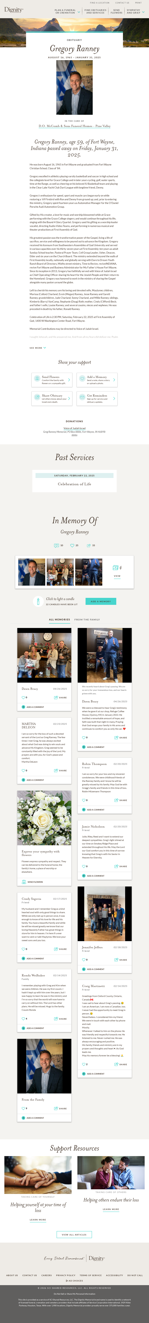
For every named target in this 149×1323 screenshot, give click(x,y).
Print (138, 3)
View (117, 576)
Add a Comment (35, 707)
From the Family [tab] (87, 619)
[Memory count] (56, 545)
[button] (67, 11)
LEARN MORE (38, 1219)
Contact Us (122, 3)
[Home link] (13, 10)
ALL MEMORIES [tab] (59, 619)
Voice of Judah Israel (75, 428)
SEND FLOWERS (35, 882)
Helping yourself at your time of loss (38, 1204)
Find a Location (100, 3)
